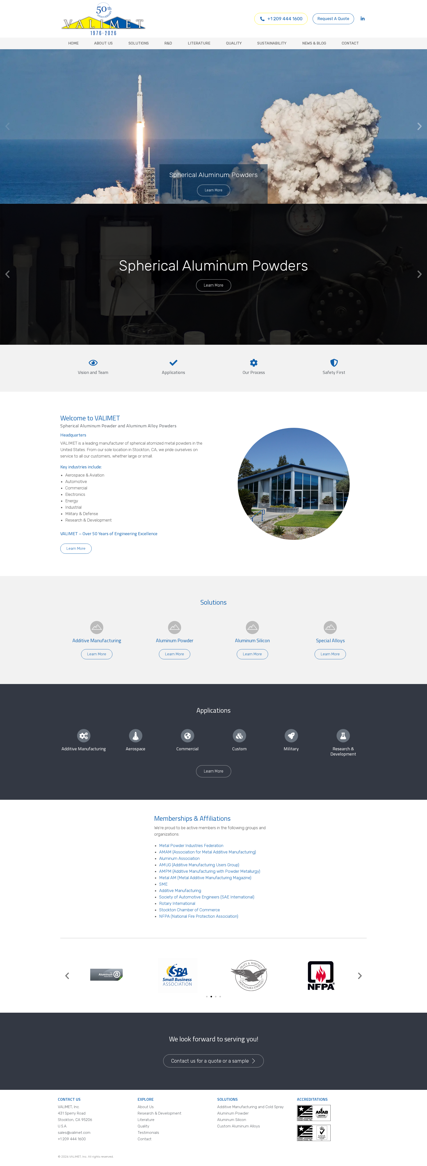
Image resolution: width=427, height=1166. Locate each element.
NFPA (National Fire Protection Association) (198, 916)
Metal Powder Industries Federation (191, 845)
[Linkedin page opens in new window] (362, 18)
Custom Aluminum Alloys (238, 1126)
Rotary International (177, 903)
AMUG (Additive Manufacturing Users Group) (199, 864)
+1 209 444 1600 (284, 19)
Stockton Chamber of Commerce (189, 909)
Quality (143, 1126)
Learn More (213, 190)
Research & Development (159, 1113)
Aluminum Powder (233, 1113)
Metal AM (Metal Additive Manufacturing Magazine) (205, 877)
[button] (7, 126)
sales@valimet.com (74, 1132)
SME (163, 884)
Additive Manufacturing (180, 890)
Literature (146, 1120)
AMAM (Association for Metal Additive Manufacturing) (207, 851)
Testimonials (148, 1132)
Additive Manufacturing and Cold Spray (250, 1107)
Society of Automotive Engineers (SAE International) (206, 896)
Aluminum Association (179, 858)
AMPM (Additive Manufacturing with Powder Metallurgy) (209, 871)
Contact (144, 1139)
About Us (146, 1107)
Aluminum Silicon (231, 1120)
